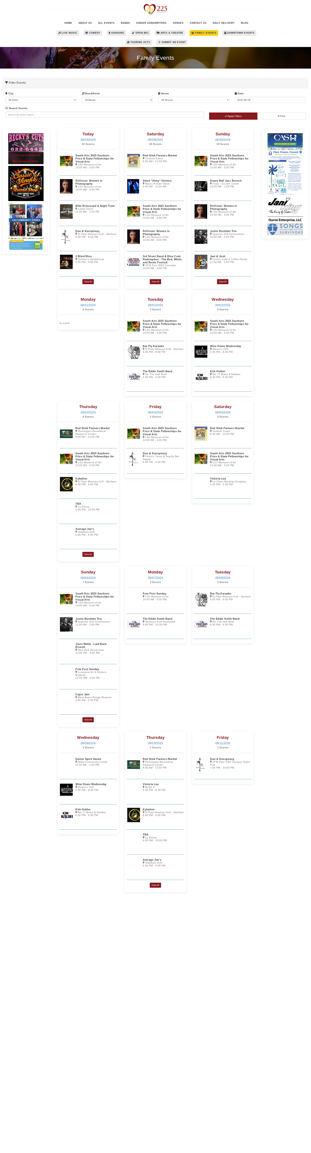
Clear (282, 116)
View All (88, 281)
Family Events (205, 32)
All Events (106, 23)
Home (68, 23)
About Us (85, 23)
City (10, 93)
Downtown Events (240, 32)
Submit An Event (173, 42)
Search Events (17, 108)
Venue (164, 93)
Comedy (94, 32)
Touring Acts (140, 42)
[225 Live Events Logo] (155, 7)
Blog (244, 23)
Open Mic (142, 32)
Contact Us (198, 23)
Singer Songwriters (151, 23)
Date (240, 93)
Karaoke (117, 32)
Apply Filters (234, 116)
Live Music (69, 32)
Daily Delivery (224, 23)
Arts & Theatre (171, 32)
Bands (125, 23)
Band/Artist (92, 93)
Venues (178, 23)
